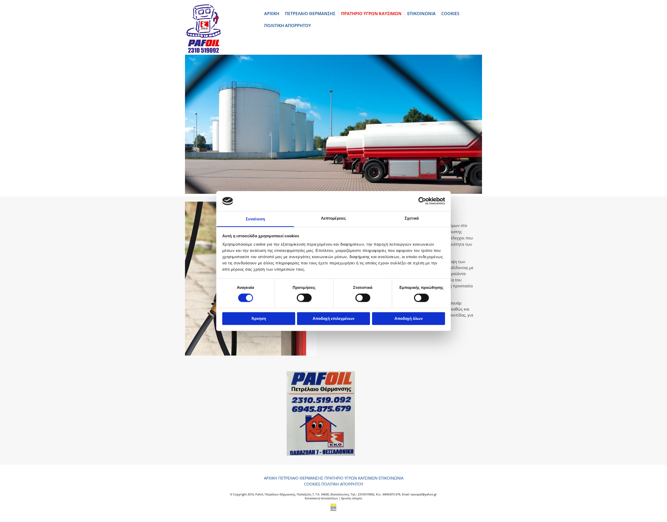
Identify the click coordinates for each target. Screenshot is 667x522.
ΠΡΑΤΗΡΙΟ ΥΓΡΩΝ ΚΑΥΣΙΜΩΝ (371, 13)
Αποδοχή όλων (408, 318)
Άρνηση (258, 318)
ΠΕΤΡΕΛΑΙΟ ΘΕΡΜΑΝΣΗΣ (310, 13)
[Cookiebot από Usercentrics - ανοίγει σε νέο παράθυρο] (422, 201)
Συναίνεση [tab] (255, 219)
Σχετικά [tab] (412, 218)
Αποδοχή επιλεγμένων (333, 318)
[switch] (304, 298)
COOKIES (450, 13)
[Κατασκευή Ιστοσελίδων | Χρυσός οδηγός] (333, 507)
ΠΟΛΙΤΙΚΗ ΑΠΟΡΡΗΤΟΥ (287, 25)
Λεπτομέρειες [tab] (333, 218)
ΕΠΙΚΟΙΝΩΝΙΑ (421, 13)
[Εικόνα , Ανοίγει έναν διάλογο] (333, 124)
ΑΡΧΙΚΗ (271, 13)
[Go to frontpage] (219, 29)
